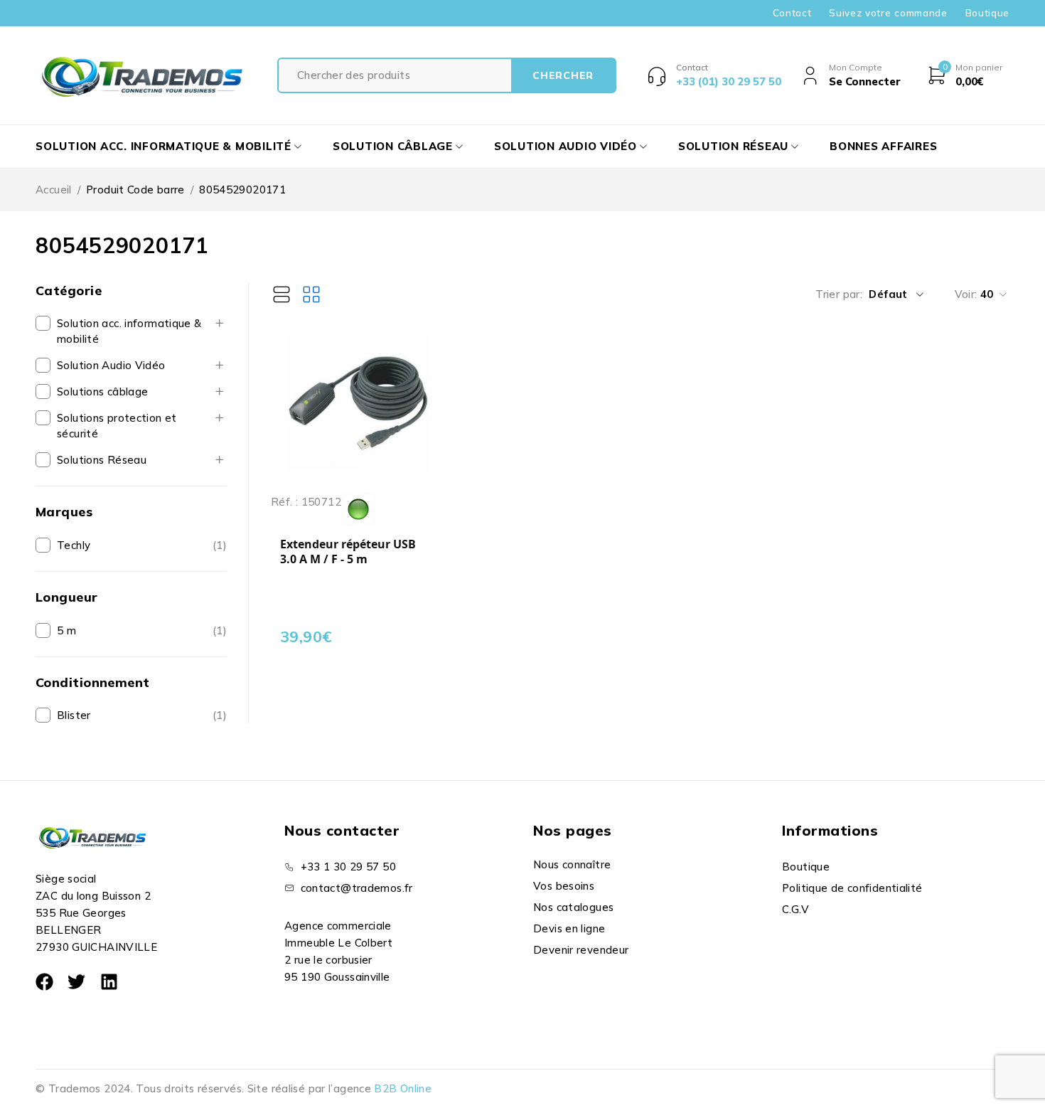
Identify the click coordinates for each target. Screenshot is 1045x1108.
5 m (66, 630)
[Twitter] (76, 982)
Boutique (987, 12)
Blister (74, 715)
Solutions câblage (102, 391)
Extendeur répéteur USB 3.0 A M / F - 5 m (348, 552)
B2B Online (403, 1088)
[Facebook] (44, 982)
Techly (73, 545)
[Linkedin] (109, 982)
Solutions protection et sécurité (117, 425)
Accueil (54, 189)
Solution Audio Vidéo (111, 365)
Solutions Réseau (101, 460)
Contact (792, 12)
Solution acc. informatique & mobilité (129, 331)
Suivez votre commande (888, 12)
